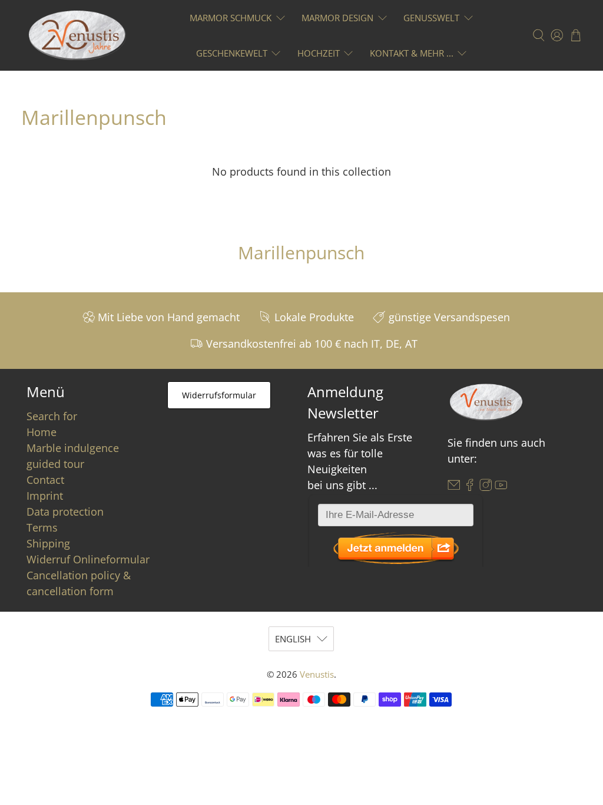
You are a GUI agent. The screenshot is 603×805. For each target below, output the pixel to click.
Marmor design (337, 18)
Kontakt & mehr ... (411, 53)
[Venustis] (77, 35)
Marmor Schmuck (230, 18)
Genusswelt (431, 18)
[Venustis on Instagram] (485, 487)
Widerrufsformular (219, 395)
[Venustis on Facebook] (469, 487)
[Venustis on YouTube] (501, 487)
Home (41, 432)
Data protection (65, 511)
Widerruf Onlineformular (88, 559)
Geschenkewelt (231, 53)
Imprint (44, 496)
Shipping (48, 543)
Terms (42, 527)
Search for (51, 416)
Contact (45, 480)
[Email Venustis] (454, 487)
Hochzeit (318, 53)
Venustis (317, 674)
